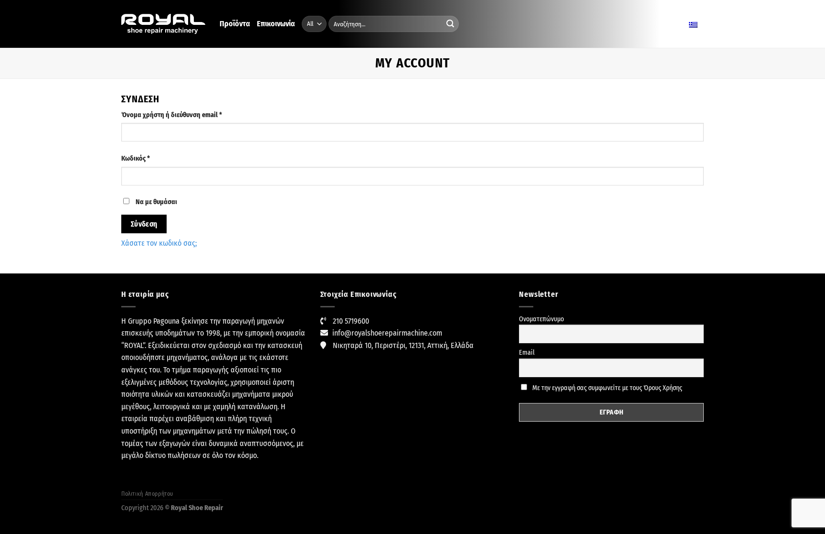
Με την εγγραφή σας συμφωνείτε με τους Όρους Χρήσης (606, 388)
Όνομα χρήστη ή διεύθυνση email (186, 114)
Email (527, 353)
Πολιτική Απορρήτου (147, 493)
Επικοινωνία (276, 23)
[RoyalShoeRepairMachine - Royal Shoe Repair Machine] (163, 24)
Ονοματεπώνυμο (541, 319)
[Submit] (450, 24)
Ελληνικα (674, 23)
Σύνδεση (144, 224)
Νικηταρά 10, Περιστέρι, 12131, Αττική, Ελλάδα (403, 345)
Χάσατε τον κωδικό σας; (159, 243)
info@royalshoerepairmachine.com (387, 333)
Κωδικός (150, 158)
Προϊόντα (235, 23)
